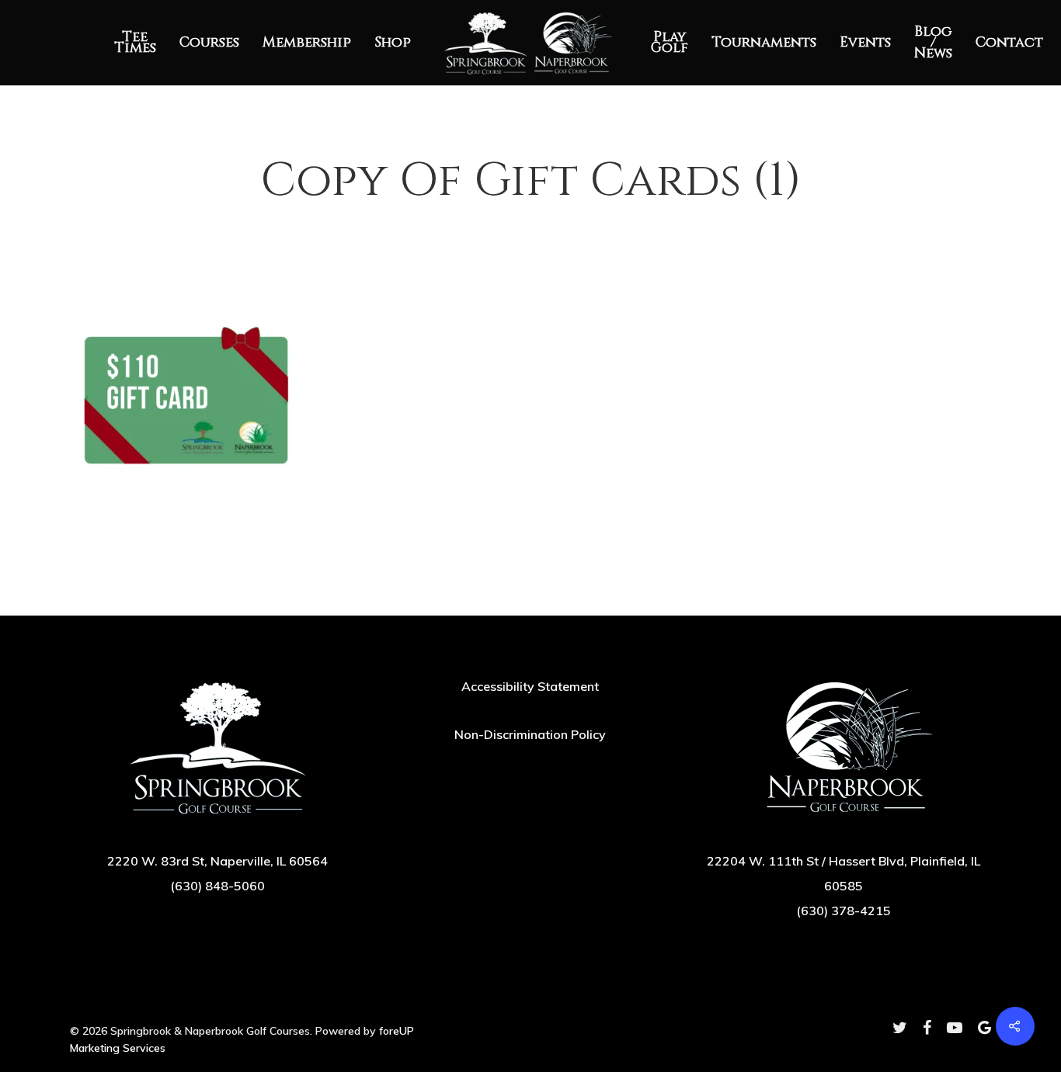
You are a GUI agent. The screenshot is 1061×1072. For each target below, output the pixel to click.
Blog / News (933, 42)
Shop (392, 42)
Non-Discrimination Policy (530, 734)
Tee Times (135, 43)
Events (865, 42)
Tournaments (763, 42)
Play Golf (669, 43)
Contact (1009, 42)
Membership (307, 42)
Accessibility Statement (530, 686)
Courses (209, 42)
